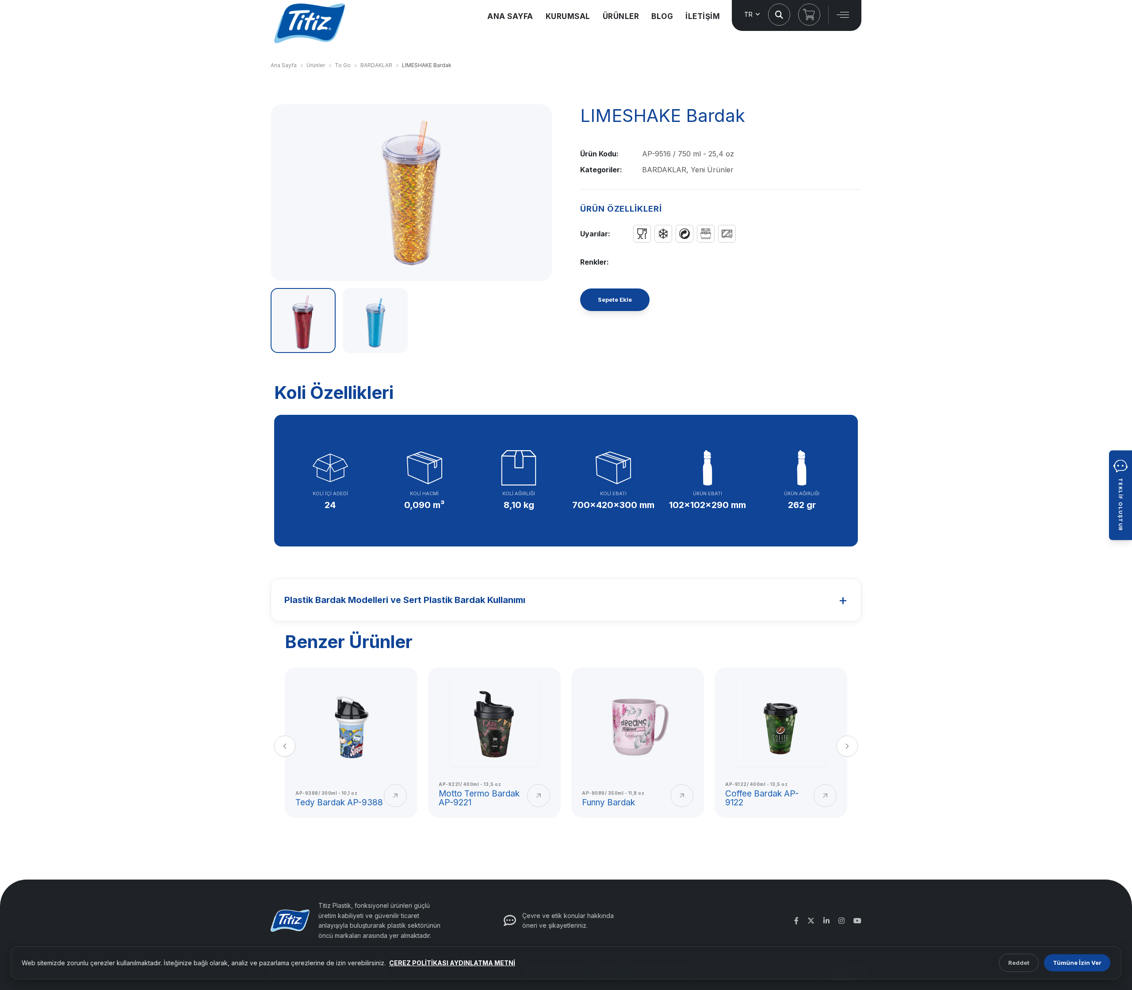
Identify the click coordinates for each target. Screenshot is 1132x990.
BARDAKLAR (376, 65)
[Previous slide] (284, 746)
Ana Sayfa (284, 65)
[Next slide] (847, 746)
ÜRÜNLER (621, 16)
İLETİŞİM (702, 16)
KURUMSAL (568, 16)
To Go (343, 65)
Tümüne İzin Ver (1077, 962)
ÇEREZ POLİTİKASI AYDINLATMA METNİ (452, 963)
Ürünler (315, 65)
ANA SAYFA (510, 16)
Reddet (1018, 962)
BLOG (662, 16)
